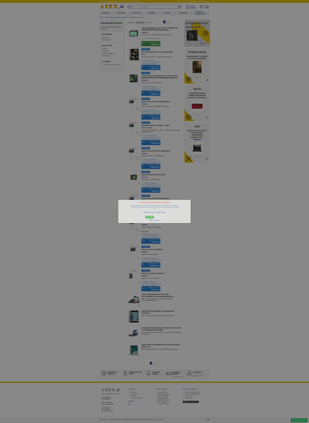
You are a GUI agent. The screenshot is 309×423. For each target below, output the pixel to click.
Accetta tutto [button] (150, 217)
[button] (154, 211)
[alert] (154, 211)
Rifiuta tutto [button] (159, 217)
